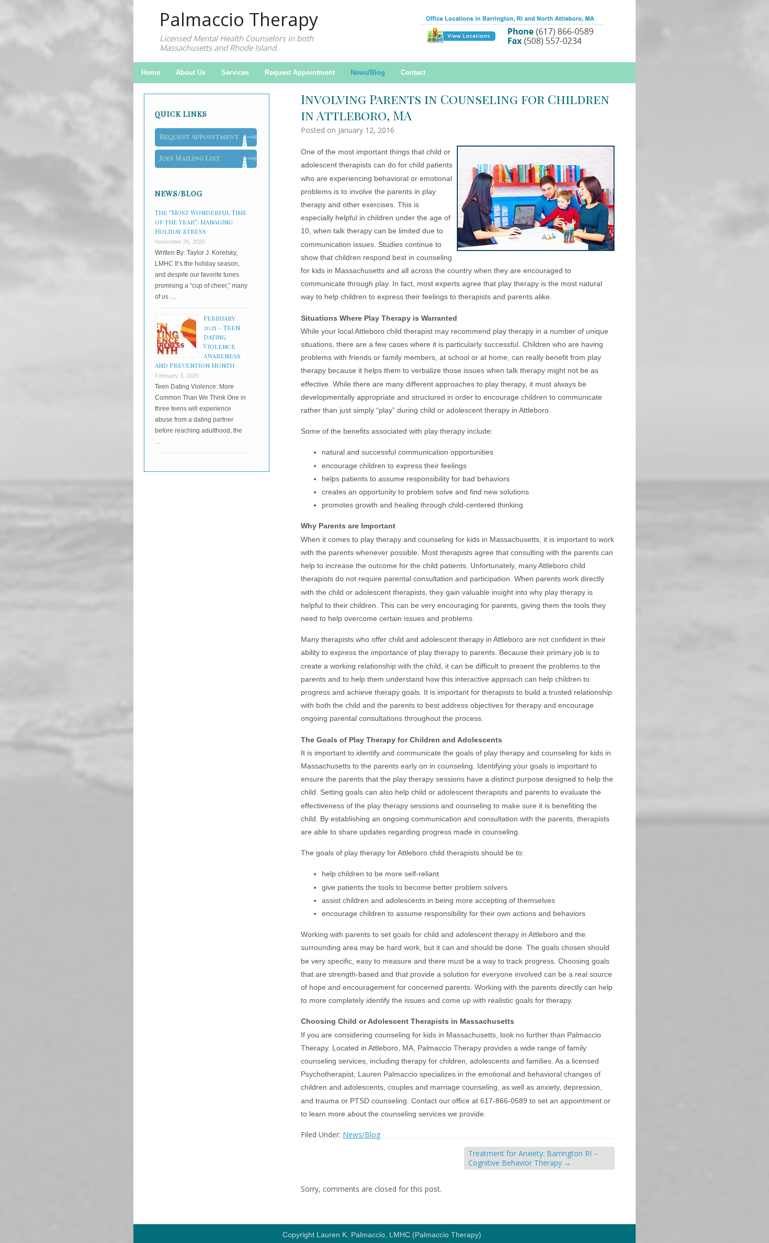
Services (235, 72)
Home (150, 72)
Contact (413, 72)
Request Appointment (300, 72)
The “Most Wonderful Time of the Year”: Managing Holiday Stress (201, 221)
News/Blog (367, 72)
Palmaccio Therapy (239, 19)
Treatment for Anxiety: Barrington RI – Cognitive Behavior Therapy (533, 1158)
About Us (191, 72)
